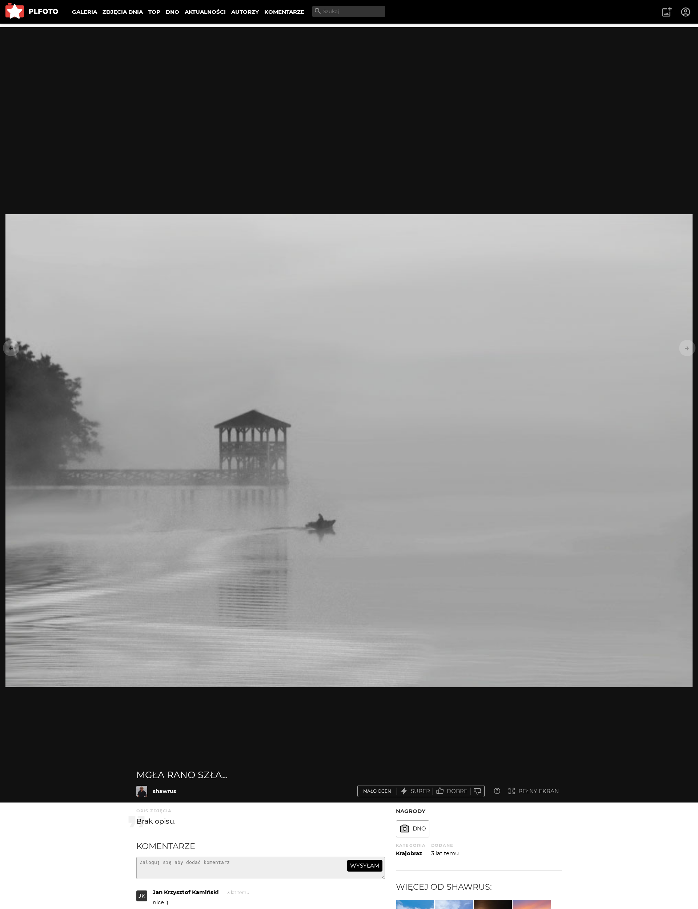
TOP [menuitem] (154, 11)
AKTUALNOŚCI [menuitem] (205, 11)
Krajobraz (409, 853)
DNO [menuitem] (172, 11)
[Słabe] (477, 791)
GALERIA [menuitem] (84, 11)
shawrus (164, 791)
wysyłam (364, 865)
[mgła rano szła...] (141, 791)
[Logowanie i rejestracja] (686, 12)
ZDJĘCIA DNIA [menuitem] (123, 11)
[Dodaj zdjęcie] (667, 12)
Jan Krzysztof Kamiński (186, 892)
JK (142, 895)
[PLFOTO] (32, 11)
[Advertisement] (349, 78)
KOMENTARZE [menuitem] (284, 11)
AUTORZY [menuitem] (245, 11)
